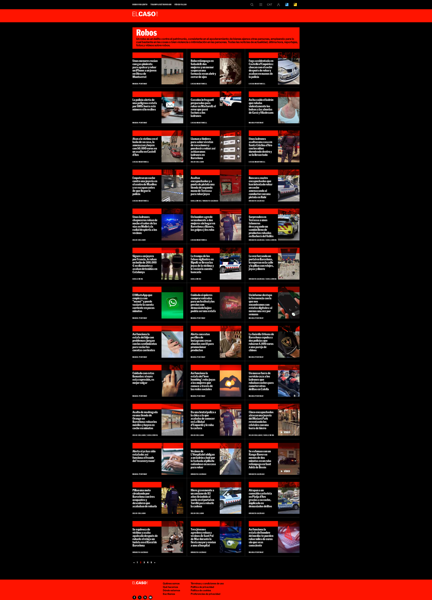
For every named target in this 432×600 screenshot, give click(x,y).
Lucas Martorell (199, 84)
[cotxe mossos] (289, 185)
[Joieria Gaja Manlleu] (172, 185)
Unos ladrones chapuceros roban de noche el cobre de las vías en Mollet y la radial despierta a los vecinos (144, 225)
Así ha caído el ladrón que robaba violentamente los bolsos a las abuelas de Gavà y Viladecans (261, 106)
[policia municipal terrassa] (289, 224)
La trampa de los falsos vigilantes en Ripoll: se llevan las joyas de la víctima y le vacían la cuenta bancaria (202, 264)
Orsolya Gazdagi (211, 201)
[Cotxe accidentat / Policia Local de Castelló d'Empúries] (289, 68)
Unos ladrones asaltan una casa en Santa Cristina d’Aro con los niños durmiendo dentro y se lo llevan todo (260, 147)
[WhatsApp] (172, 303)
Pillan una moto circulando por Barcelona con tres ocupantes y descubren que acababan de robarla (144, 498)
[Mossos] (230, 264)
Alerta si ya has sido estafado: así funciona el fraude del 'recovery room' (144, 456)
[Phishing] (172, 107)
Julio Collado (197, 162)
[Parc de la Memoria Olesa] (172, 68)
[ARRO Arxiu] (289, 381)
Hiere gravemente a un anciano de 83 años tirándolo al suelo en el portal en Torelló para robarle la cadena (202, 498)
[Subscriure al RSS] (145, 597)
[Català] (269, 4)
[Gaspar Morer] (230, 303)
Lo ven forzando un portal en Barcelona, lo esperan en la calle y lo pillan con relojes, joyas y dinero (261, 262)
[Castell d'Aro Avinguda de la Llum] (172, 146)
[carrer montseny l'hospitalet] (230, 459)
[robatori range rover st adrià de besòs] (289, 459)
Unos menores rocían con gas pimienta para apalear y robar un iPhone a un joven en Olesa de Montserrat (145, 69)
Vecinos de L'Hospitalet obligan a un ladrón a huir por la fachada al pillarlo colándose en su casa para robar (203, 459)
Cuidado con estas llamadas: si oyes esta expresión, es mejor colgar (143, 378)
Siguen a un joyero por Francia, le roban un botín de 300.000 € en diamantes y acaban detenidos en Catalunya (144, 264)
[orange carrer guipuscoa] (172, 420)
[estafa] (289, 537)
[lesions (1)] (289, 107)
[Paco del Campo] (230, 342)
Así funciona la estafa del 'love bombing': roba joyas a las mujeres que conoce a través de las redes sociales (203, 381)
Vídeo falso (180, 4)
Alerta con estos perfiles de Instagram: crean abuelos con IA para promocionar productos (202, 342)
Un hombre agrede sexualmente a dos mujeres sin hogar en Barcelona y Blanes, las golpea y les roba (203, 223)
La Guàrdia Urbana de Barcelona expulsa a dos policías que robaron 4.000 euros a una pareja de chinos (261, 342)
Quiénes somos (171, 583)
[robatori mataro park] (289, 420)
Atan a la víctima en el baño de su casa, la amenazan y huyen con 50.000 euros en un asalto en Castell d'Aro (145, 147)
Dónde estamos (171, 590)
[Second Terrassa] (230, 185)
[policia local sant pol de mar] (230, 537)
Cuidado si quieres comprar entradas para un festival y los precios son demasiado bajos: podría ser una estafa (203, 303)
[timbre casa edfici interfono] (230, 146)
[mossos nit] (289, 146)
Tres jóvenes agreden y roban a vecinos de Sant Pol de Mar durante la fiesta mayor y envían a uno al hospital (203, 537)
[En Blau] (287, 4)
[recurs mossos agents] (230, 224)
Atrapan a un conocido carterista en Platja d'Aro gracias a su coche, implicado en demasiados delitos (260, 498)
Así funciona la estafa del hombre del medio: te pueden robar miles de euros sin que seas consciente (261, 537)
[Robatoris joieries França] (172, 264)
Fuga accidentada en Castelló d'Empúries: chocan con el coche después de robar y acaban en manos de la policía (261, 69)
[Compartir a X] (140, 597)
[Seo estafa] (172, 459)
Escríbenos (169, 593)
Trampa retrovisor (161, 4)
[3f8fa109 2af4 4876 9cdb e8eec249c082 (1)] (230, 98)
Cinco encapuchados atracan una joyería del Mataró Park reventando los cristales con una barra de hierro (261, 420)
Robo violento (140, 4)
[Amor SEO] (230, 381)
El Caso (145, 15)
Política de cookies (201, 590)
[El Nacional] (295, 4)
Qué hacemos (170, 586)
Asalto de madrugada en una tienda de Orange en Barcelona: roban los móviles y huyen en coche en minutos (145, 420)
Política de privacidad (202, 586)
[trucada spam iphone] (289, 303)
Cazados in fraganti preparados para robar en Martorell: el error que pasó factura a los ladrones (203, 108)
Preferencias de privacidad (205, 593)
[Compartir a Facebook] (134, 597)
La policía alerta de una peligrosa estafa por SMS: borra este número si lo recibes (144, 104)
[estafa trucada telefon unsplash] (172, 381)
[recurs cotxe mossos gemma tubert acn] (230, 498)
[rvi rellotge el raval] (172, 537)
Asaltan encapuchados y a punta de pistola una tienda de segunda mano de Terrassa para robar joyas (203, 186)
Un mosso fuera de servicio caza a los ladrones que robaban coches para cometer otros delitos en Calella (261, 381)
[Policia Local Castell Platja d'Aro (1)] (289, 498)
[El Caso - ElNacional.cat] (140, 582)
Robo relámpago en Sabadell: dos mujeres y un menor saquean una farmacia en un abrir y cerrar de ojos (203, 69)
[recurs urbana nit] (172, 498)
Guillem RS (196, 201)
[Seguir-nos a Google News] (150, 597)
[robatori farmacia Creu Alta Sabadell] (230, 68)
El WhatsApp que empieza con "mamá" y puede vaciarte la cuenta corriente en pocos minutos (143, 303)
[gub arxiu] (289, 342)
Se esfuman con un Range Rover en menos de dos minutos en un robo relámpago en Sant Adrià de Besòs (260, 459)
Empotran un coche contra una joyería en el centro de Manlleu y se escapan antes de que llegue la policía (144, 186)
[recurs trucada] (172, 342)
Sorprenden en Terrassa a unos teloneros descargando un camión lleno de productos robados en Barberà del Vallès (261, 226)
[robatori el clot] (289, 264)
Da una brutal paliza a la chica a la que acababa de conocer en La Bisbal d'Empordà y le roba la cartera (203, 420)
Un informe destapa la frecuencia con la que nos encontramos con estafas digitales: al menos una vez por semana (260, 304)
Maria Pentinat (139, 84)
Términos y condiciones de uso (207, 583)
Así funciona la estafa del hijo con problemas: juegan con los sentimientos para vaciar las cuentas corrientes (144, 342)
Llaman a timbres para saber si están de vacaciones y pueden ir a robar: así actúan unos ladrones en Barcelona (203, 148)
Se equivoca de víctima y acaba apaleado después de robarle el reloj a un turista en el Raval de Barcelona (145, 537)
